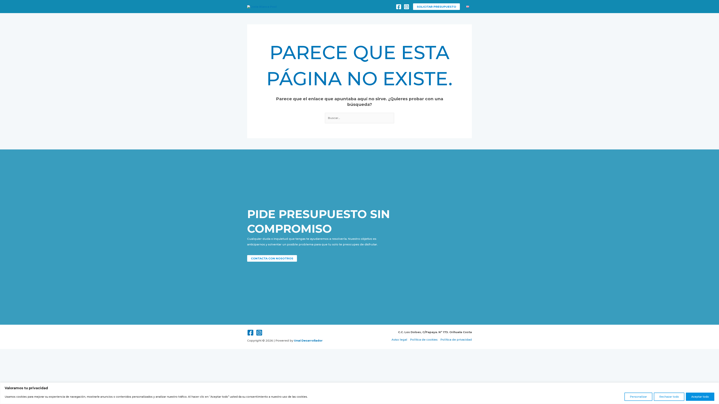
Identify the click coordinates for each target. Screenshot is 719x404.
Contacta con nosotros (272, 258)
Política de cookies (424, 339)
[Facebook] (398, 7)
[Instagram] (406, 7)
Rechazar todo (669, 396)
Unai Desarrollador (308, 340)
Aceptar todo (700, 396)
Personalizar (638, 396)
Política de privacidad (456, 339)
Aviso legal (399, 339)
